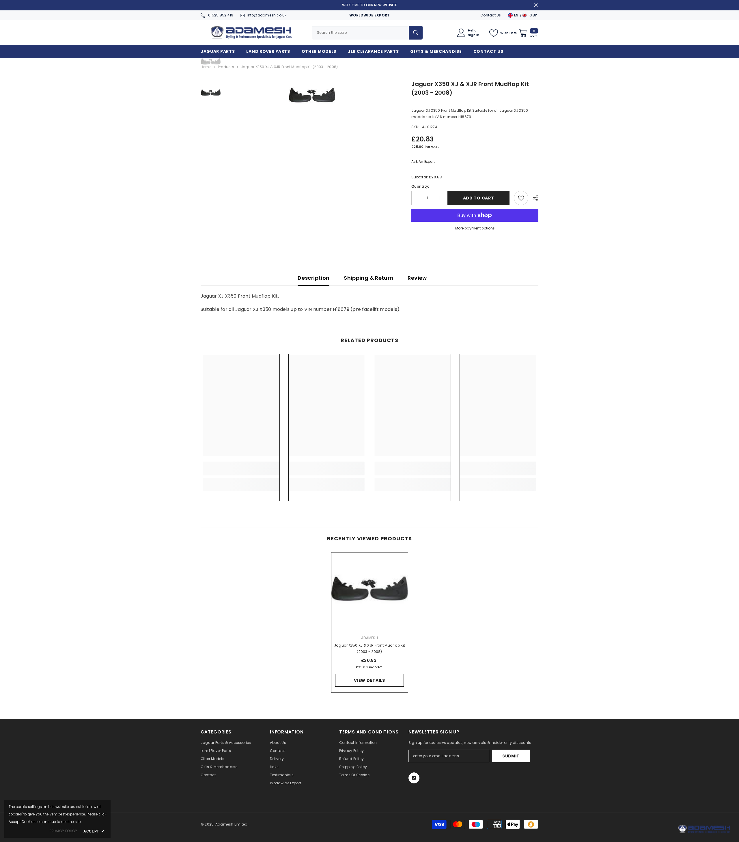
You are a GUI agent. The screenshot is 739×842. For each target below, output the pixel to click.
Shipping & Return (368, 277)
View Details (369, 680)
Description (313, 277)
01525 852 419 (220, 15)
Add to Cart (478, 198)
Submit (511, 756)
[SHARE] (533, 198)
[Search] (367, 33)
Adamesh (369, 637)
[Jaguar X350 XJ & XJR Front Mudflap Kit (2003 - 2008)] (369, 590)
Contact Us (490, 15)
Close (535, 5)
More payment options (475, 228)
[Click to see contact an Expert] (704, 829)
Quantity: (420, 186)
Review (417, 277)
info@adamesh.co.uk (266, 15)
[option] (311, 96)
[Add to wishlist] (521, 198)
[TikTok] (413, 777)
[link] (241, 472)
